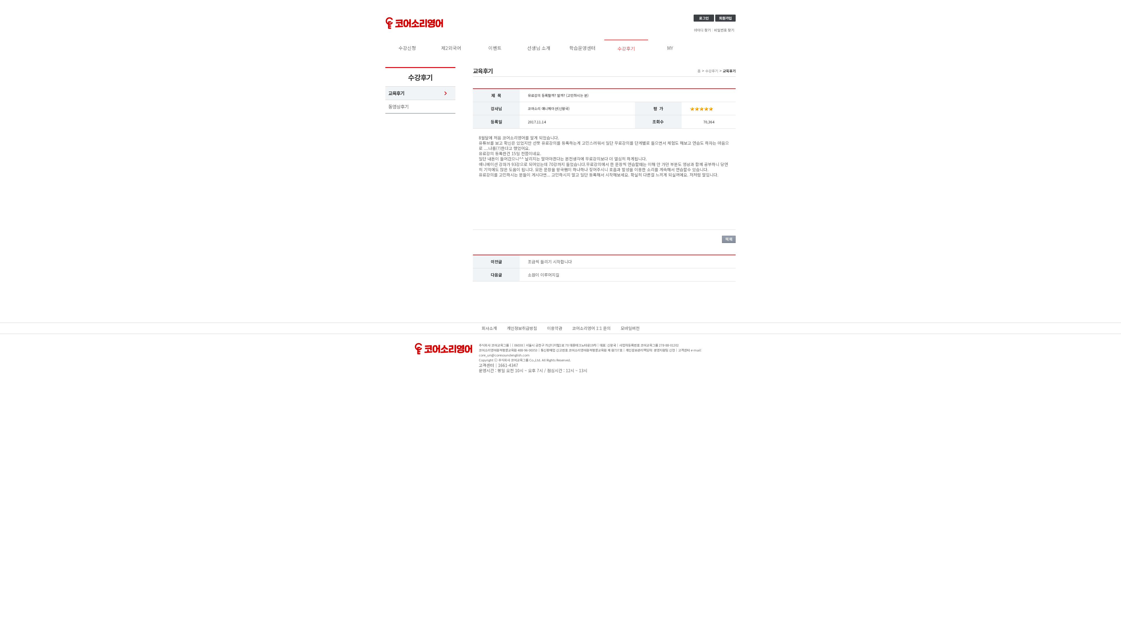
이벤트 (495, 47)
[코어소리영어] (414, 18)
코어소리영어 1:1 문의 (591, 328)
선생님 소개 (538, 47)
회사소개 (489, 328)
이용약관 (554, 328)
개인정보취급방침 (522, 328)
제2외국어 (451, 47)
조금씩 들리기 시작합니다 (550, 262)
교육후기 (396, 93)
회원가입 (725, 17)
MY (670, 47)
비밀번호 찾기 (724, 30)
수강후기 (626, 48)
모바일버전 (630, 328)
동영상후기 (398, 106)
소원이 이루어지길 (543, 275)
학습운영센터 (582, 47)
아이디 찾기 (702, 30)
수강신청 (407, 47)
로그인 (704, 17)
